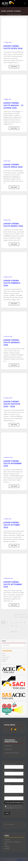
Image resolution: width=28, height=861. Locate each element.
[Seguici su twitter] (15, 729)
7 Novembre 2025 (8, 457)
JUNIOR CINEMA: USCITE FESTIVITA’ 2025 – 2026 (12, 404)
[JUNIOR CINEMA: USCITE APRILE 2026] (14, 147)
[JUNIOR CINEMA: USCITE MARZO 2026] (14, 206)
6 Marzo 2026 (7, 220)
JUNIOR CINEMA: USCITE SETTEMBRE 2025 (13, 584)
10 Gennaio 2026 (8, 336)
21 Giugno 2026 (8, 42)
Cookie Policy (8, 749)
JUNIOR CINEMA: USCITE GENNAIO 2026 (12, 342)
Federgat (6, 846)
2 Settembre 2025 (8, 578)
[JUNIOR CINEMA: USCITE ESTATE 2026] (14, 28)
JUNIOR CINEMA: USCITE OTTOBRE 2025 (12, 525)
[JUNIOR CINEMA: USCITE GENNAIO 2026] (14, 322)
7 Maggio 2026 (7, 99)
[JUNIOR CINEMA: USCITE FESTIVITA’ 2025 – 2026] (14, 384)
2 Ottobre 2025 (7, 519)
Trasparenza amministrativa (11, 753)
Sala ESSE (6, 848)
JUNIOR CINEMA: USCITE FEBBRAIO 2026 (12, 283)
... (20, 625)
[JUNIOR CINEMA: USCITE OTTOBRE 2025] (14, 505)
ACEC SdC (6, 839)
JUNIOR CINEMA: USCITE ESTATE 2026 (13, 47)
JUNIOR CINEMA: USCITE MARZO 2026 (13, 224)
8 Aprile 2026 (7, 161)
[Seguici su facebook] (11, 729)
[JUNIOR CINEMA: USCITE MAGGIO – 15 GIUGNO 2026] (14, 85)
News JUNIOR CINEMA (16, 14)
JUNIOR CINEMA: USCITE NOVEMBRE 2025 (13, 463)
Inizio (8, 14)
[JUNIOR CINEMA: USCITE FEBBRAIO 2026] (14, 263)
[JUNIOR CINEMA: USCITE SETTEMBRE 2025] (14, 564)
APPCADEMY (20, 860)
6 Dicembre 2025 (8, 398)
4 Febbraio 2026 (8, 277)
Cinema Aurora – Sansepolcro (12, 842)
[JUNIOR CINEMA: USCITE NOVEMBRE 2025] (14, 443)
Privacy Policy (8, 746)
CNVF (5, 844)
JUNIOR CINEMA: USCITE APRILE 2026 (13, 165)
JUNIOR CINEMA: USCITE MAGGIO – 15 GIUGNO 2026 (13, 105)
